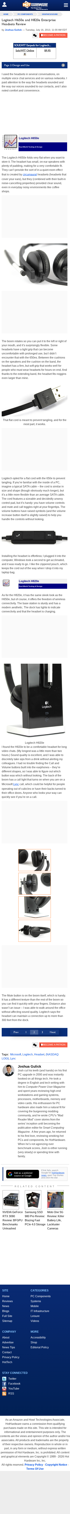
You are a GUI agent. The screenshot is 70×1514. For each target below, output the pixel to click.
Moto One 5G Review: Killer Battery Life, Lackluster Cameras (55, 1220)
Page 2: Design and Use (17, 65)
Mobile (35, 1306)
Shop (34, 1342)
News (5, 1306)
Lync (16, 784)
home (5, 14)
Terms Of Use (35, 1468)
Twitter (12, 1378)
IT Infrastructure (40, 1311)
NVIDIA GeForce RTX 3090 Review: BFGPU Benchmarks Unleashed (13, 1220)
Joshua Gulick (29, 1066)
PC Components (25, 14)
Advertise (8, 1342)
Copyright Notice (56, 1464)
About (5, 1337)
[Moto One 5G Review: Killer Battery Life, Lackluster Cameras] (55, 1200)
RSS (11, 1393)
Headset (39, 1054)
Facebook (14, 1383)
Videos (35, 1321)
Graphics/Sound (50, 14)
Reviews (7, 1301)
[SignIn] (6, 4)
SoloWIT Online (25, 50)
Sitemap (7, 1321)
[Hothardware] (35, 5)
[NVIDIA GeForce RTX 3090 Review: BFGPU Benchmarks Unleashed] (11, 1200)
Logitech (27, 1054)
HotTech (7, 1362)
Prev (16, 1032)
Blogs (5, 1311)
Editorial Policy (40, 1347)
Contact (7, 1352)
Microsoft (15, 1054)
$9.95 (47, 50)
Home (6, 1296)
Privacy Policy (10, 1357)
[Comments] (35, 35)
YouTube (13, 1388)
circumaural (30, 174)
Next (53, 1032)
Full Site (7, 1316)
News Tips (8, 1347)
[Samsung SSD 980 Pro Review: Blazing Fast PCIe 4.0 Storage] (33, 1200)
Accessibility (38, 1337)
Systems (36, 1301)
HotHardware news (52, 1173)
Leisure (35, 1316)
